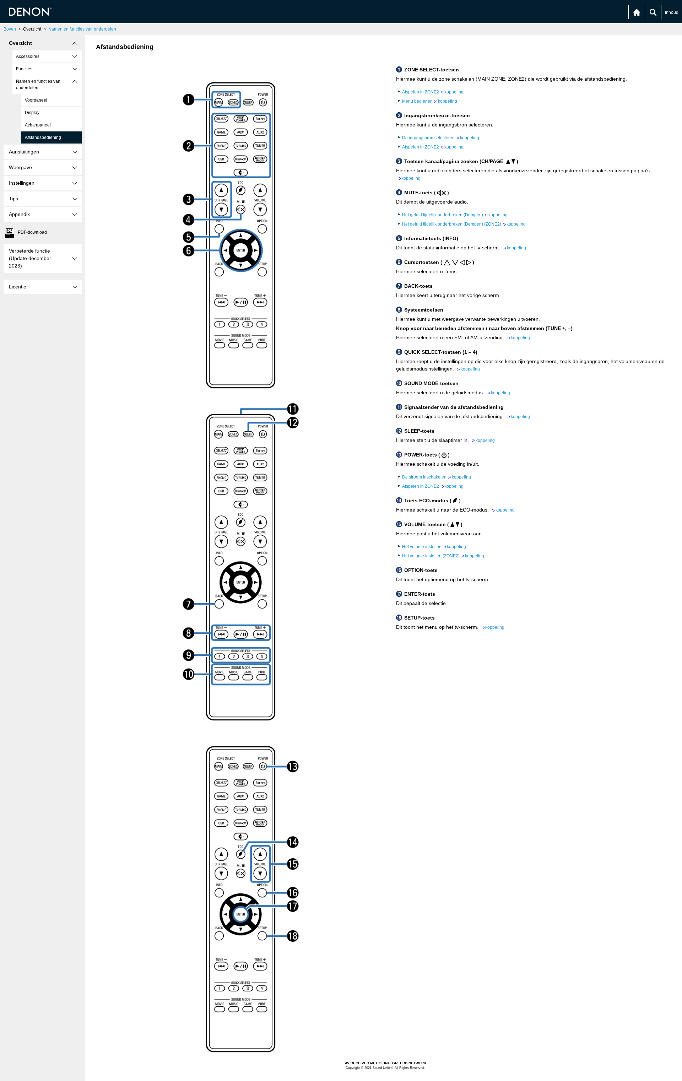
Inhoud (671, 12)
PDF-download (32, 232)
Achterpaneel (38, 125)
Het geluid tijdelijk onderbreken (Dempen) (455, 214)
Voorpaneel (36, 100)
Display (32, 112)
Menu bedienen (429, 101)
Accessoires (27, 56)
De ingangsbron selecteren (440, 137)
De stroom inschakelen (436, 477)
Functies (24, 68)
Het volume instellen (434, 546)
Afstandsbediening (43, 137)
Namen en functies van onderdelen (82, 29)
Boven (10, 29)
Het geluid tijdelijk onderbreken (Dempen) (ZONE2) (464, 224)
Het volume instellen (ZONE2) (443, 555)
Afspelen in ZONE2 (433, 92)
